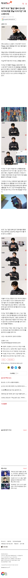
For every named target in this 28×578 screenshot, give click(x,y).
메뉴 (26, 3)
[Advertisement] (12, 454)
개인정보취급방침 (17, 541)
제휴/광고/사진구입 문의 (7, 543)
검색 (23, 4)
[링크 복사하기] (19, 367)
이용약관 (9, 541)
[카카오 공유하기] (8, 367)
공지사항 (22, 543)
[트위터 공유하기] (15, 367)
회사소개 (3, 541)
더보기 (25, 430)
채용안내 (16, 543)
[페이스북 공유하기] (12, 367)
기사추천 (14, 373)
